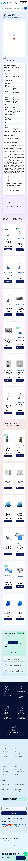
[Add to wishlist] (11, 230)
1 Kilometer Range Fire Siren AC (20, 580)
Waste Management (11, 14)
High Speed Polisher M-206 (8, 275)
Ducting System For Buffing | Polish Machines (20, 308)
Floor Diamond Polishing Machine (19, 373)
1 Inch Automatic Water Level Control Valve (20, 547)
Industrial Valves (20, 543)
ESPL (9, 76)
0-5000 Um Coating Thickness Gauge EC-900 (8, 449)
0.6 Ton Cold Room (8, 482)
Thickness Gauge (8, 445)
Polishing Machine (7, 16)
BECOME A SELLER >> (11, 799)
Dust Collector (20, 445)
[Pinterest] (10, 60)
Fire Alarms (20, 576)
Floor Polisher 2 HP (19, 275)
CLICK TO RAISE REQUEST (14, 190)
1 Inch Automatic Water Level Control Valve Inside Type (8, 580)
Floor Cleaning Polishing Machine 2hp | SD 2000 (20, 242)
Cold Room (8, 478)
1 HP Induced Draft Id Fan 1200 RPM (8, 547)
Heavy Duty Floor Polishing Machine (8, 373)
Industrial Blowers (8, 610)
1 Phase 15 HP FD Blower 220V (8, 613)
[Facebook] (5, 60)
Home (4, 14)
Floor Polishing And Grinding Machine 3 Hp (8, 242)
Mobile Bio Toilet (8, 511)
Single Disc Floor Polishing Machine (8, 406)
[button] (8, 249)
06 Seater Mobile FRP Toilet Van (8, 514)
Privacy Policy (20, 817)
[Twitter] (7, 60)
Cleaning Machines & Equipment (10, 15)
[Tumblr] (13, 60)
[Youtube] (14, 854)
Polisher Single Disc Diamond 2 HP (8, 308)
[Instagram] (6, 854)
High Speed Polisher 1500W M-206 (20, 341)
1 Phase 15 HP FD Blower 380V (20, 613)
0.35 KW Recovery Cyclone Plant (20, 449)
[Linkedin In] (18, 854)
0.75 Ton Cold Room (20, 482)
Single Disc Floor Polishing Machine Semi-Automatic (20, 406)
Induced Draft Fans (8, 543)
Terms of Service (14, 845)
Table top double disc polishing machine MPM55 (8, 341)
